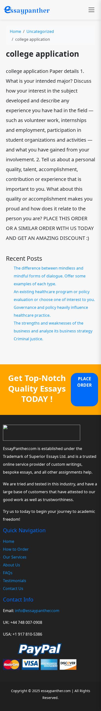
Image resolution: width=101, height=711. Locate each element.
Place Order (84, 382)
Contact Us (13, 588)
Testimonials (14, 580)
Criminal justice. (28, 339)
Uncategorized (40, 31)
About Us (11, 565)
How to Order (16, 549)
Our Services (14, 557)
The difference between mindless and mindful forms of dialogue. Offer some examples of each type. (50, 276)
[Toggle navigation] (91, 9)
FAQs (8, 572)
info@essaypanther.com (37, 610)
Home (15, 31)
